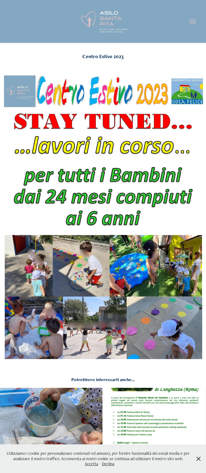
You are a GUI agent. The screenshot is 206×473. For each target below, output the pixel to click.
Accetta (91, 464)
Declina (108, 464)
